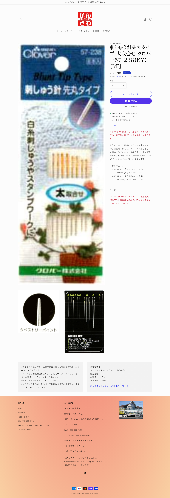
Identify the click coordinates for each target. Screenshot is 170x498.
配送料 (119, 76)
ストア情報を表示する (121, 120)
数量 (111, 80)
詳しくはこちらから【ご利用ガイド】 (107, 385)
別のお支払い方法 (131, 107)
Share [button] (115, 125)
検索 (20, 408)
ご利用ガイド (23, 417)
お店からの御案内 (25, 429)
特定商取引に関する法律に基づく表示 (33, 425)
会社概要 (22, 412)
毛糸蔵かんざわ (81, 493)
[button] (21, 19)
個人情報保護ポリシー (27, 421)
